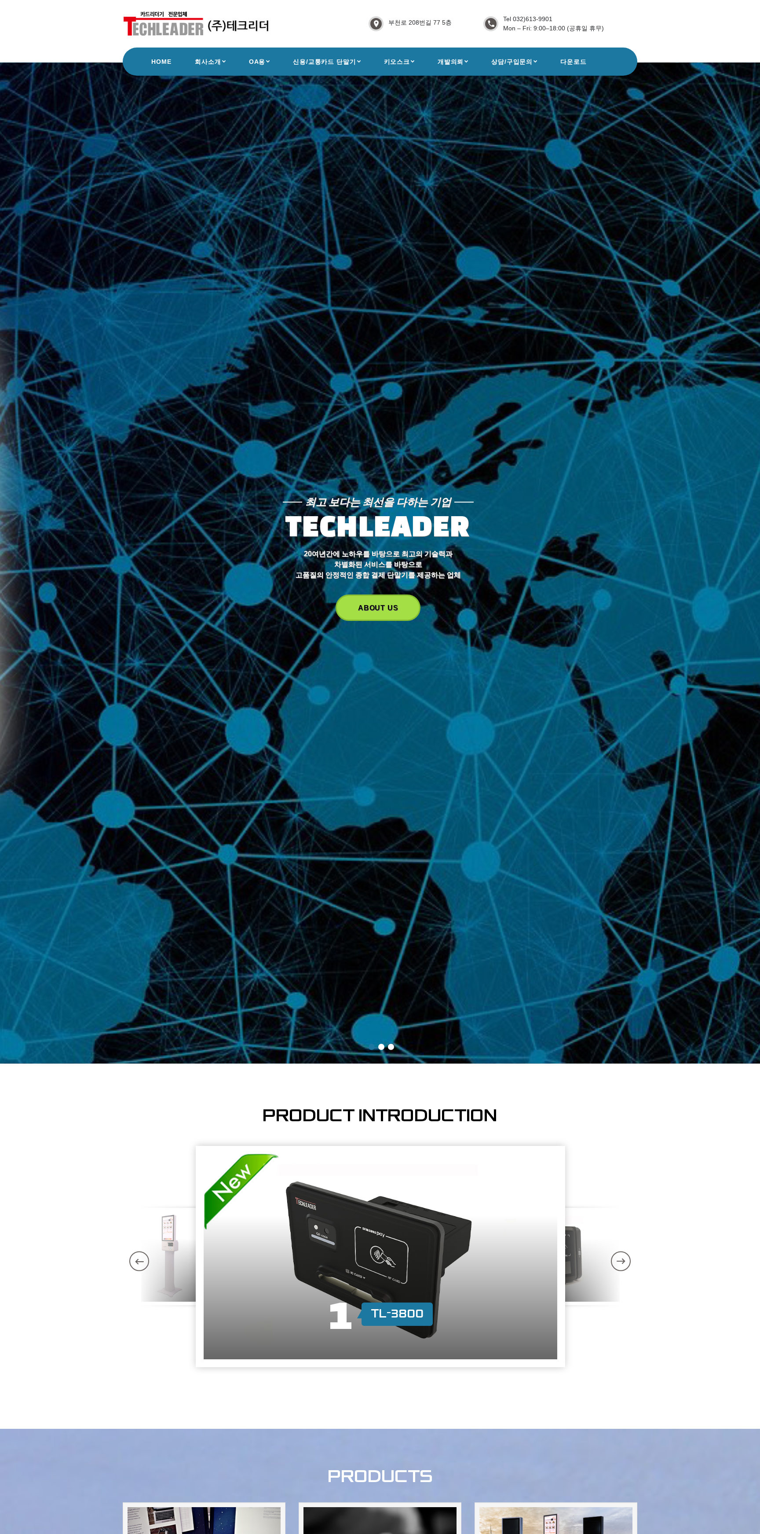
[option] (380, 1256)
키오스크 (397, 61)
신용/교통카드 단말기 (324, 61)
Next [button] (621, 1261)
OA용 (257, 61)
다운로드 (573, 61)
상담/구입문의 (512, 61)
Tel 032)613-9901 (527, 18)
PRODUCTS (378, 607)
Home (161, 61)
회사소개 (208, 61)
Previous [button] (139, 1261)
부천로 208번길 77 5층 (420, 22)
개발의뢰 (451, 61)
